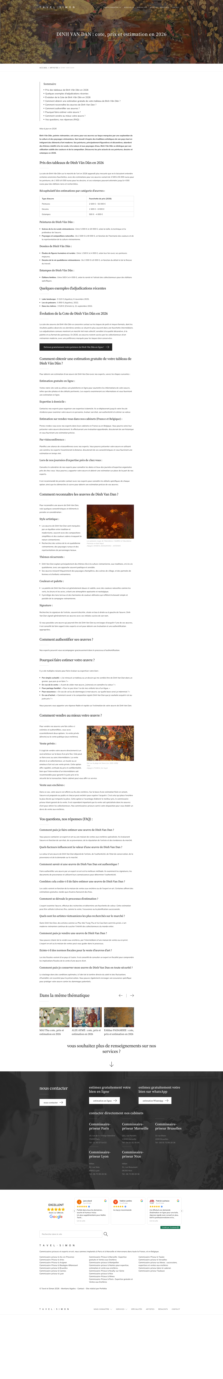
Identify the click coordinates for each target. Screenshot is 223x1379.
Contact (80, 1288)
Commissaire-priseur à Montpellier (104, 1262)
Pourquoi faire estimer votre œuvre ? (63, 112)
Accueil (43, 68)
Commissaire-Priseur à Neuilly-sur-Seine (106, 1271)
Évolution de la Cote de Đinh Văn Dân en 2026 (67, 97)
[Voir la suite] (112, 1064)
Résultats (164, 7)
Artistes (153, 7)
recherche (183, 7)
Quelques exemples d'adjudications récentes (66, 93)
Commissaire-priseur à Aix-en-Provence (56, 1257)
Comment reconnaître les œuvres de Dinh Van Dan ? (70, 104)
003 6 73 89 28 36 (167, 1142)
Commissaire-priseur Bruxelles (168, 1126)
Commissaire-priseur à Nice (101, 1273)
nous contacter (162, 93)
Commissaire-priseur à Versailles (153, 1260)
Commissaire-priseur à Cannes (53, 1271)
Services (127, 7)
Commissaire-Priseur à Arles (51, 1260)
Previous (121, 995)
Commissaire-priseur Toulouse (152, 1271)
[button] (181, 1211)
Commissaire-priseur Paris (99, 1126)
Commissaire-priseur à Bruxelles (53, 1268)
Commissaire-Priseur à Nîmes (102, 1276)
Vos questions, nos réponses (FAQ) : (62, 119)
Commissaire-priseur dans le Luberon (155, 1268)
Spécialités (142, 7)
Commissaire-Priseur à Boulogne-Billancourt (58, 1265)
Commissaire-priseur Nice (132, 1154)
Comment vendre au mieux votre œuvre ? (65, 115)
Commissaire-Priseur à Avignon (53, 1262)
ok (105, 1234)
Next (132, 995)
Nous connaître (111, 7)
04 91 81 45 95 (132, 1142)
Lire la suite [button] (117, 1221)
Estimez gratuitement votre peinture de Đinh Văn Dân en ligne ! (74, 347)
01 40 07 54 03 (100, 1142)
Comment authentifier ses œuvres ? (62, 108)
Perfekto (103, 1288)
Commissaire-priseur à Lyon (51, 1273)
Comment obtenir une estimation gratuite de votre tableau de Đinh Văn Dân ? (82, 101)
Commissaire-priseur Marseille (135, 1126)
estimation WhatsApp (153, 1100)
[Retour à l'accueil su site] (56, 7)
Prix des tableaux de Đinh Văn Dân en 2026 (66, 90)
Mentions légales (68, 1288)
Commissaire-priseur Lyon (99, 1154)
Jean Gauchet (162, 83)
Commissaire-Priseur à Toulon (151, 1257)
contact (175, 7)
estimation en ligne (102, 1100)
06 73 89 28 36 (100, 1174)
